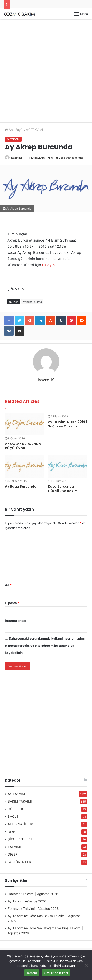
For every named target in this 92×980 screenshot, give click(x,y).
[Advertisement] (46, 72)
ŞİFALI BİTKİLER (20, 839)
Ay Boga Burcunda (21, 486)
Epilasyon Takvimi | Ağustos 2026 (33, 908)
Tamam (31, 973)
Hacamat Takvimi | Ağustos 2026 (33, 894)
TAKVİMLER (17, 847)
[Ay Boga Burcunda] (24, 466)
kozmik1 (16, 157)
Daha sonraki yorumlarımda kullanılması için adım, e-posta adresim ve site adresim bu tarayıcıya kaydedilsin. (45, 646)
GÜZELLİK (15, 809)
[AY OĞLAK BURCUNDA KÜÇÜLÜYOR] (24, 424)
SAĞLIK (13, 816)
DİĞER (12, 854)
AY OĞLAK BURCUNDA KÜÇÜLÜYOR (23, 446)
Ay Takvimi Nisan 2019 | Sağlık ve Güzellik (67, 424)
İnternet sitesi (15, 621)
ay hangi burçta (32, 301)
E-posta (12, 603)
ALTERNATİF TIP (20, 824)
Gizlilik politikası (56, 973)
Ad (8, 585)
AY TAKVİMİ (34, 130)
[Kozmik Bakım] (20, 14)
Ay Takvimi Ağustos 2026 (27, 901)
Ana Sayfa (15, 130)
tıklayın (48, 265)
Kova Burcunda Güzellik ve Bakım (63, 488)
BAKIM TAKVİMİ (20, 801)
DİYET (12, 832)
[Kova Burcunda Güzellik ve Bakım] (67, 466)
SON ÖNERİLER (19, 862)
